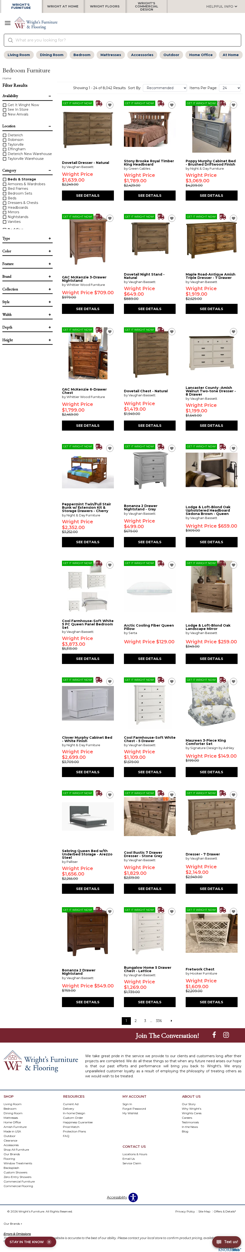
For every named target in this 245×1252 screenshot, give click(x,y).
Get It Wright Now (23, 105)
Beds (11, 198)
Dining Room (51, 55)
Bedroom (81, 55)
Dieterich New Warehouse (29, 154)
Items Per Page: (203, 88)
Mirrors (13, 212)
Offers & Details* (225, 1211)
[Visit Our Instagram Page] (226, 1035)
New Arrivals (17, 114)
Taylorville (15, 144)
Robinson (15, 140)
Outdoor (171, 55)
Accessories (142, 55)
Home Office (201, 55)
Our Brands (13, 1223)
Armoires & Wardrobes (26, 184)
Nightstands (17, 217)
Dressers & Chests (22, 203)
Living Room (19, 55)
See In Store (17, 109)
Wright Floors (105, 6)
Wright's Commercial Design (146, 6)
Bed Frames (17, 188)
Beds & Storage (21, 179)
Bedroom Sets (19, 193)
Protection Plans (74, 1131)
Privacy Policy (185, 1211)
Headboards (17, 207)
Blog (185, 1131)
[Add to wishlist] (109, 105)
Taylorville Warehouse (25, 158)
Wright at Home (62, 6)
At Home (231, 55)
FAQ (66, 1136)
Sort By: (134, 88)
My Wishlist (130, 1113)
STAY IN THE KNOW (30, 1242)
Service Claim (131, 1163)
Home (6, 78)
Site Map (204, 1211)
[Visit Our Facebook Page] (214, 1035)
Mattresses (110, 55)
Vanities (14, 221)
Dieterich (15, 135)
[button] (7, 23)
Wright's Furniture (21, 6)
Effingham (16, 149)
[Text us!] (226, 1242)
